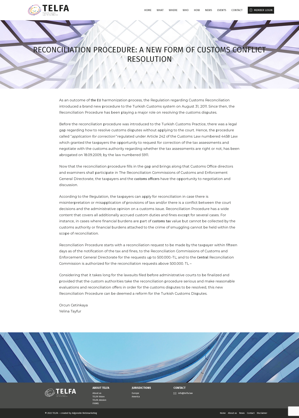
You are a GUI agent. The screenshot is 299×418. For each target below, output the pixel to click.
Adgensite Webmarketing (84, 413)
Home (147, 10)
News (242, 413)
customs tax (161, 221)
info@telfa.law (185, 393)
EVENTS (221, 10)
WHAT (160, 10)
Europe (135, 393)
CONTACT (236, 10)
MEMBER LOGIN (263, 10)
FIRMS (96, 403)
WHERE (173, 10)
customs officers (146, 179)
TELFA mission (99, 400)
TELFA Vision (98, 396)
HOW (197, 10)
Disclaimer (262, 413)
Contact (250, 413)
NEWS (208, 10)
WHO (186, 10)
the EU (96, 100)
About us (97, 393)
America (136, 396)
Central (202, 257)
